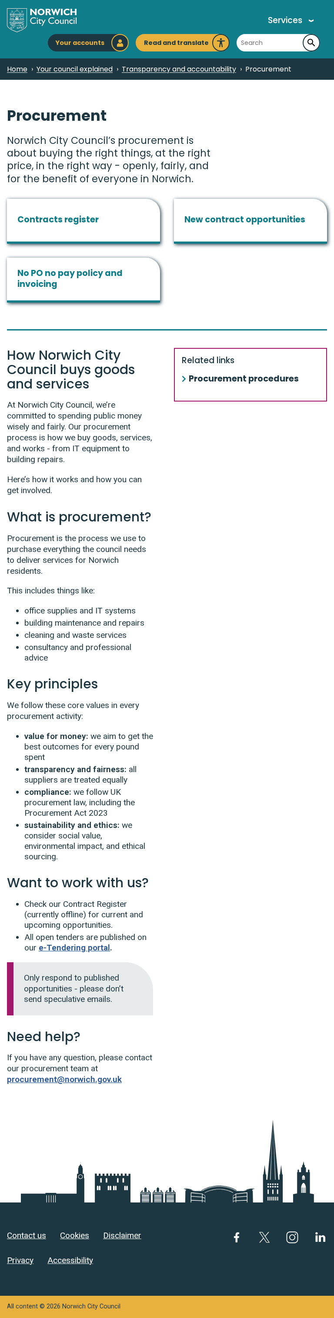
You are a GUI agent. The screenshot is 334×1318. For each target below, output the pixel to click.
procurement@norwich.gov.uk (64, 1079)
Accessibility (70, 1260)
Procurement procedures (244, 379)
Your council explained (75, 69)
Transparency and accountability (179, 69)
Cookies (74, 1235)
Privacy (20, 1260)
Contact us (26, 1235)
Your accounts (79, 42)
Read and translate (176, 44)
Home (17, 69)
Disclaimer (122, 1235)
